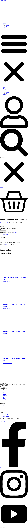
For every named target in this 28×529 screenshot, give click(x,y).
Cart (6, 26)
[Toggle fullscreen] (1, 527)
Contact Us (5, 27)
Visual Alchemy (7, 420)
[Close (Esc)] (4, 527)
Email (1, 386)
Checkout (7, 25)
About (4, 21)
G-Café (4, 23)
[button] (14, 57)
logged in (7, 244)
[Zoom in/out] (0, 527)
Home (4, 20)
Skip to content (3, 0)
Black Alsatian (22, 420)
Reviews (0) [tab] (5, 234)
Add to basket (3, 231)
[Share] (3, 527)
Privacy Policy (6, 414)
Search (1, 157)
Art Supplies (5, 222)
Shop (4, 24)
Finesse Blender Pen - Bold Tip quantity (8, 228)
